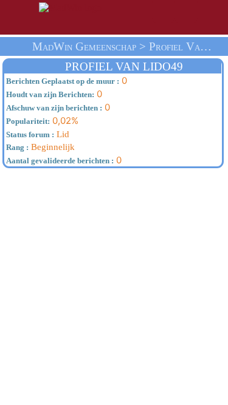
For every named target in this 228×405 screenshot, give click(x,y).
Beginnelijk (39, 147)
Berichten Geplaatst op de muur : (61, 81)
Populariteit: (27, 121)
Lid (36, 134)
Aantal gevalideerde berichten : (59, 160)
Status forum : (29, 134)
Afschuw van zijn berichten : (53, 107)
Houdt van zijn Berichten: (49, 94)
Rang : (16, 147)
